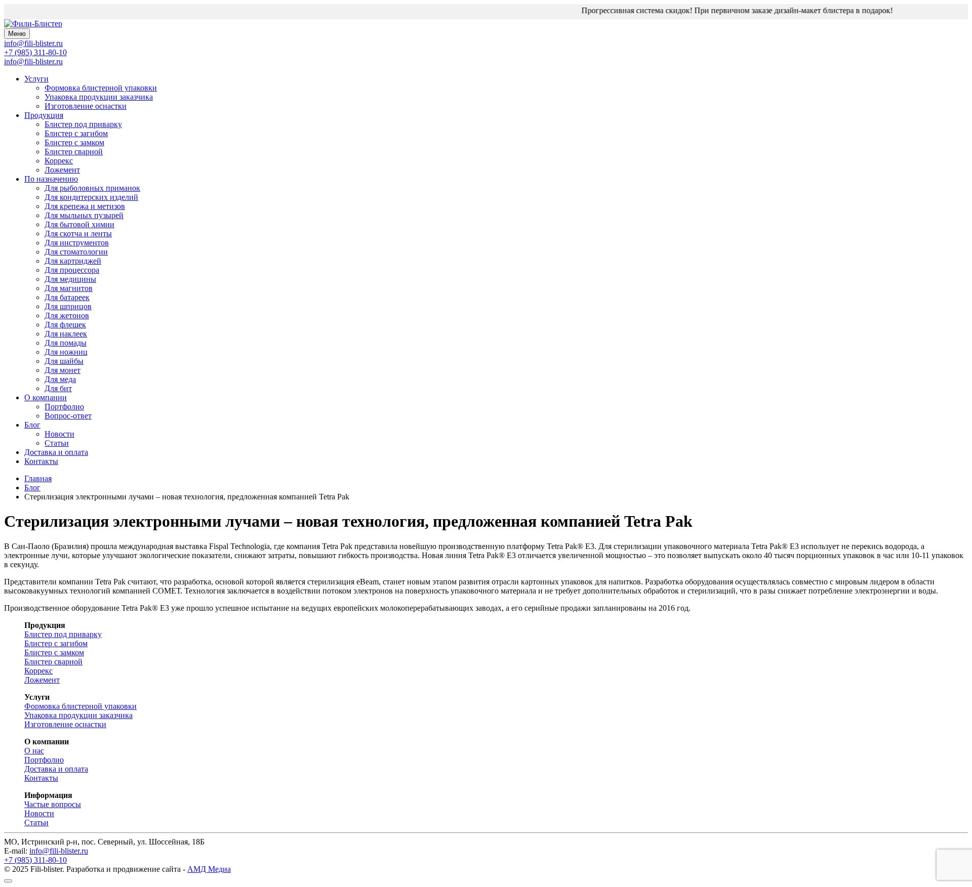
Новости (59, 434)
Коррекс (59, 160)
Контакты (41, 461)
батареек (67, 297)
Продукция (43, 115)
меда (60, 379)
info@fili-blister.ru (33, 61)
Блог (32, 424)
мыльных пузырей (84, 215)
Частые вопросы (52, 804)
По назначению (51, 179)
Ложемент (62, 169)
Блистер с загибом (76, 133)
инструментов (77, 242)
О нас (34, 750)
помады (66, 343)
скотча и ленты (78, 233)
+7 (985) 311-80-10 (35, 52)
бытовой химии (79, 224)
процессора (72, 270)
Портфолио (64, 406)
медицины (70, 279)
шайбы (64, 361)
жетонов (67, 315)
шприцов (68, 306)
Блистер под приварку (83, 124)
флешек (65, 324)
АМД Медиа (209, 869)
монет (62, 370)
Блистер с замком (74, 142)
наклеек (66, 333)
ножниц (66, 352)
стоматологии (76, 251)
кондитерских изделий (91, 197)
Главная (38, 478)
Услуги (36, 78)
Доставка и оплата (56, 452)
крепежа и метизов (85, 206)
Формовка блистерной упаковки (101, 87)
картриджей (73, 261)
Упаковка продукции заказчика (99, 97)
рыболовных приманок (92, 188)
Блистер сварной (74, 151)
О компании (45, 397)
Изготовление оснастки (86, 106)
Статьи (57, 443)
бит (58, 388)
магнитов (69, 288)
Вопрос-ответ (68, 415)
